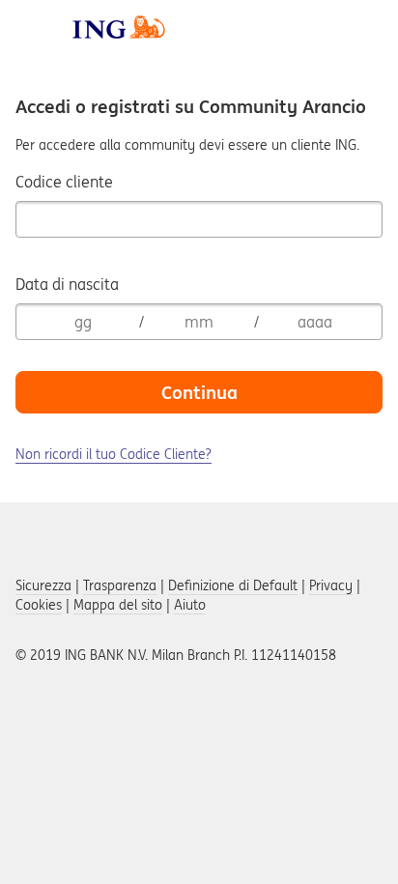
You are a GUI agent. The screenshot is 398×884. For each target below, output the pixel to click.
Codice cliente (64, 181)
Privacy (331, 585)
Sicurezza (43, 585)
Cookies (38, 604)
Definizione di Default (233, 585)
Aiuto (190, 604)
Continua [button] (199, 392)
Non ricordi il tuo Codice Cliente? (113, 454)
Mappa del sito (117, 604)
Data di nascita (67, 284)
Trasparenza (119, 585)
